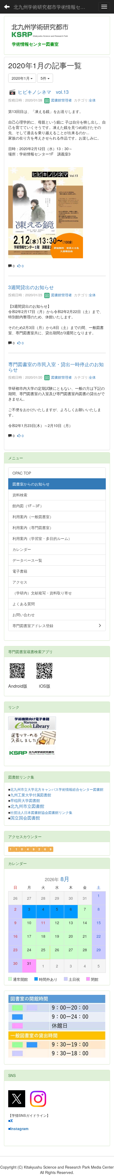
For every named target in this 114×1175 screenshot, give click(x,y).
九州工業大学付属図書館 (30, 795)
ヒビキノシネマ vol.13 (43, 91)
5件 (44, 78)
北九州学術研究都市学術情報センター (51, 6)
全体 (92, 100)
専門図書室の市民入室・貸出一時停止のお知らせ (56, 367)
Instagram (19, 1128)
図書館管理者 (61, 100)
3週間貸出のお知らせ (31, 287)
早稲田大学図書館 (25, 800)
